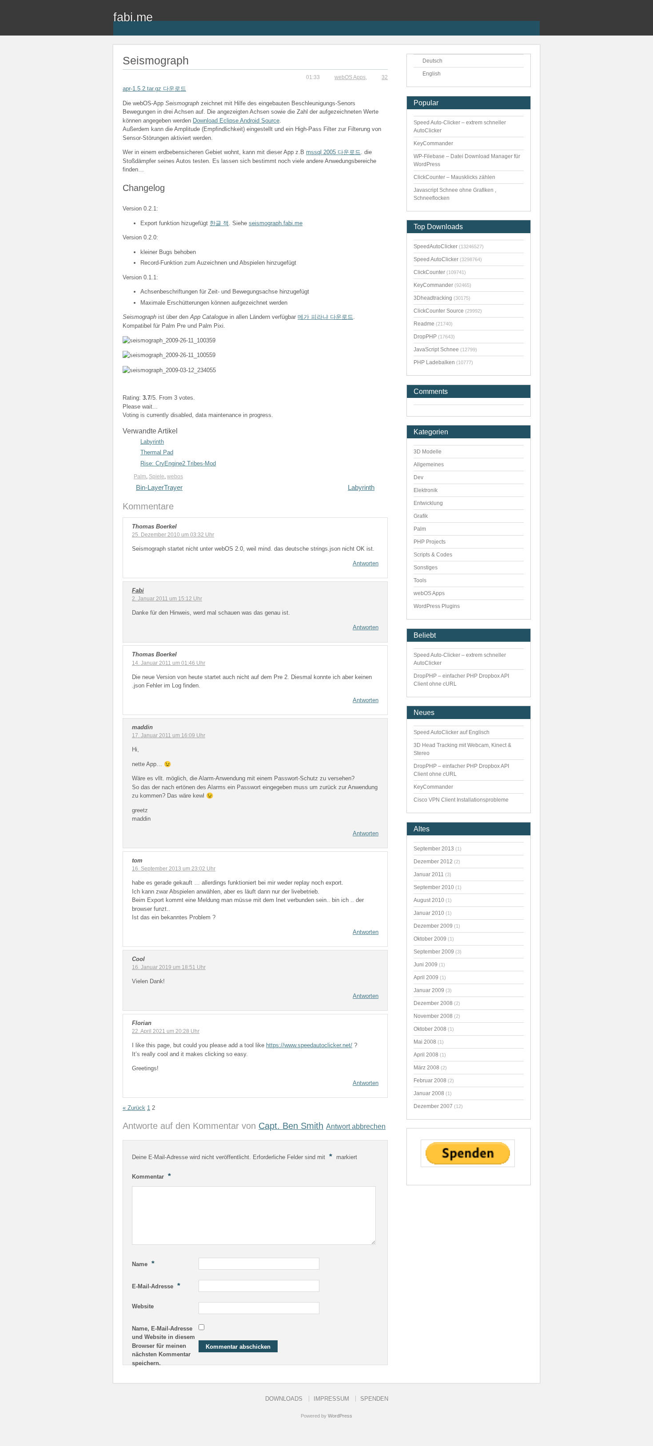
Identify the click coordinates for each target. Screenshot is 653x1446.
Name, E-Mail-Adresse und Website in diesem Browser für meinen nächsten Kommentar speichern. (163, 1346)
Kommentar (151, 1176)
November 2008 (433, 1016)
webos (175, 476)
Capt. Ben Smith (291, 1126)
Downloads (284, 1399)
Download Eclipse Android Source (236, 120)
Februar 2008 (430, 1080)
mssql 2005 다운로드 (333, 152)
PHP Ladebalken (434, 362)
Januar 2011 (429, 874)
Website (143, 1306)
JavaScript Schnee (436, 349)
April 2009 (426, 977)
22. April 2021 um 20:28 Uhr (165, 1031)
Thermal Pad (156, 452)
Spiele (156, 476)
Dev (418, 477)
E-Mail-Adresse (156, 1285)
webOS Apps (350, 77)
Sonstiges (426, 567)
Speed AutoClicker (436, 259)
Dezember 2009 (433, 926)
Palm (140, 476)
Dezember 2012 (433, 861)
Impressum (331, 1399)
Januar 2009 (429, 990)
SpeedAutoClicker (436, 246)
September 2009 (434, 952)
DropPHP (425, 337)
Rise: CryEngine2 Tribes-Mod (178, 463)
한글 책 (219, 223)
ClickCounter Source (439, 311)
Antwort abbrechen (356, 1126)
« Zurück (134, 1107)
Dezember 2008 (433, 1003)
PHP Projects (430, 542)
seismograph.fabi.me (276, 223)
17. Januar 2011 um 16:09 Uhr (168, 735)
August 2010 (429, 900)
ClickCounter (429, 272)
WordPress (340, 1415)
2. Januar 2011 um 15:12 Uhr (167, 599)
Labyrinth (152, 441)
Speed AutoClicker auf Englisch (452, 732)
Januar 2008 (429, 1093)
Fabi (138, 590)
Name (143, 1263)
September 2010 (434, 887)
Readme (424, 324)
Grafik (421, 516)
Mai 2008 (425, 1042)
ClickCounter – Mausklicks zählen (454, 177)
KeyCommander (433, 143)
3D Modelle (428, 452)
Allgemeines (429, 464)
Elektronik (426, 490)
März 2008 (426, 1068)
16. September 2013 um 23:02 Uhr (173, 869)
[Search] (533, 22)
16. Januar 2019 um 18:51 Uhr (169, 967)
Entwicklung (428, 503)
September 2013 (434, 849)
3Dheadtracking (433, 298)
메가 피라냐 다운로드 (325, 317)
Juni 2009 (426, 964)
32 (385, 77)
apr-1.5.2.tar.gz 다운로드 (154, 88)
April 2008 (426, 1055)
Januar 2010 (429, 913)
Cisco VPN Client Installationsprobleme (461, 800)
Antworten (365, 563)
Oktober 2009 (430, 939)
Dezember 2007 (433, 1106)
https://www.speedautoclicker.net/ (309, 1045)
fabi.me (133, 17)
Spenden (374, 1399)
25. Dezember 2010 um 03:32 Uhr (173, 535)
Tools (420, 580)
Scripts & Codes (433, 555)
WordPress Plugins (437, 606)
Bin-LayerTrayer (159, 487)
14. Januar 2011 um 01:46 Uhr (168, 663)
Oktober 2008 (430, 1029)
